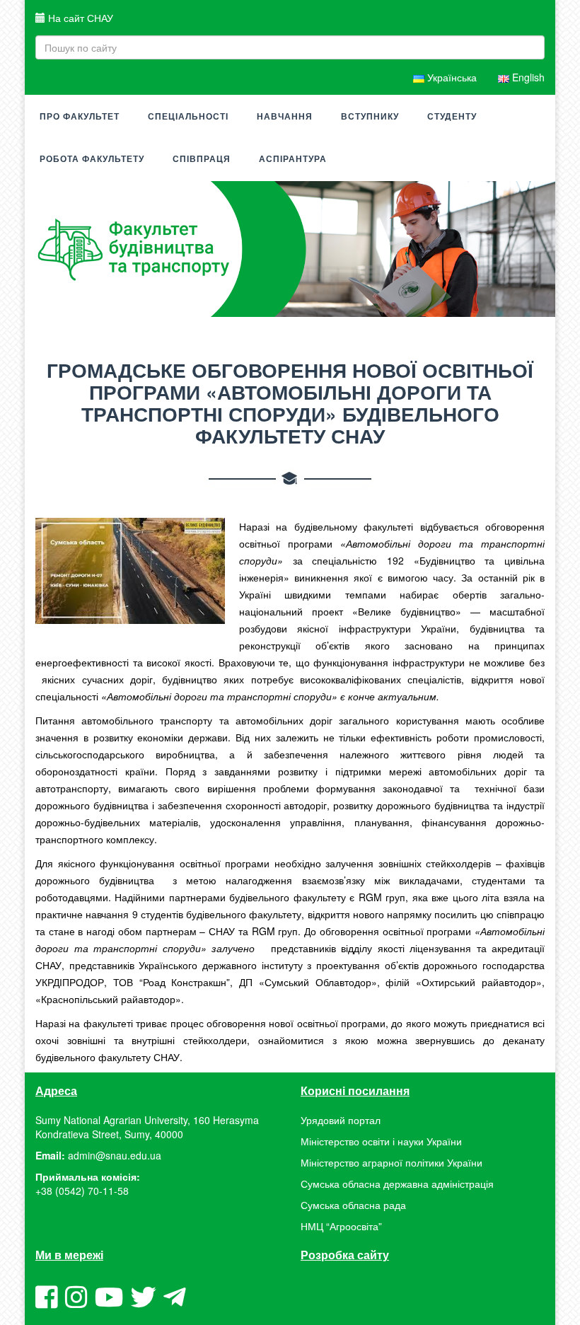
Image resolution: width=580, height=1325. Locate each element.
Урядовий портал (341, 1120)
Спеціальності (188, 117)
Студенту (452, 117)
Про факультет (80, 117)
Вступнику (370, 117)
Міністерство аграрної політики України (391, 1162)
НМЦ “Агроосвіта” (341, 1226)
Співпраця (202, 159)
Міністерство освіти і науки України (381, 1141)
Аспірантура (293, 159)
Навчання (285, 117)
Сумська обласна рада (353, 1205)
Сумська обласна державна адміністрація (397, 1183)
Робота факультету (92, 159)
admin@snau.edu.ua (114, 1155)
